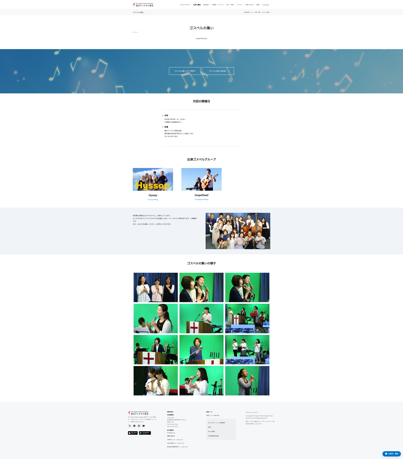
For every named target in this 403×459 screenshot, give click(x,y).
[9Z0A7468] (156, 287)
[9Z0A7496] (201, 287)
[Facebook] (134, 426)
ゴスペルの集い (138, 12)
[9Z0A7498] (247, 287)
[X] (129, 426)
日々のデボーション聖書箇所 (216, 423)
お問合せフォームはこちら (175, 440)
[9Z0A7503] (156, 318)
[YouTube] (143, 426)
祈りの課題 (211, 431)
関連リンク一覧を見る (212, 415)
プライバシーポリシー (252, 412)
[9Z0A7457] (201, 380)
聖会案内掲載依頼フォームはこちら (177, 447)
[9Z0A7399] (247, 380)
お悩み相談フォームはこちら (175, 443)
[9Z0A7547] (156, 349)
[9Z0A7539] (247, 318)
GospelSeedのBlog (201, 199)
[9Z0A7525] (201, 318)
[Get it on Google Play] (145, 433)
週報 (209, 427)
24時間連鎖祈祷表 (213, 436)
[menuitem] (185, 4)
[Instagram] (139, 426)
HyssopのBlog (153, 199)
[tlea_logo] (143, 4)
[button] (391, 453)
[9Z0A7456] (156, 380)
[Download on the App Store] (133, 433)
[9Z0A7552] (201, 349)
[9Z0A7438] (247, 349)
